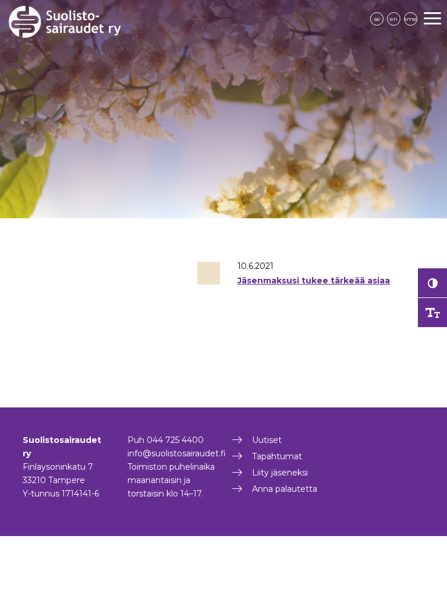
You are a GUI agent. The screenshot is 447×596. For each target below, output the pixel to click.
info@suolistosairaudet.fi (176, 453)
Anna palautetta (284, 489)
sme (411, 19)
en (394, 19)
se (377, 19)
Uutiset (267, 440)
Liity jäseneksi (280, 472)
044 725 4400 (175, 440)
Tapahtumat (277, 456)
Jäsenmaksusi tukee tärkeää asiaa (313, 280)
